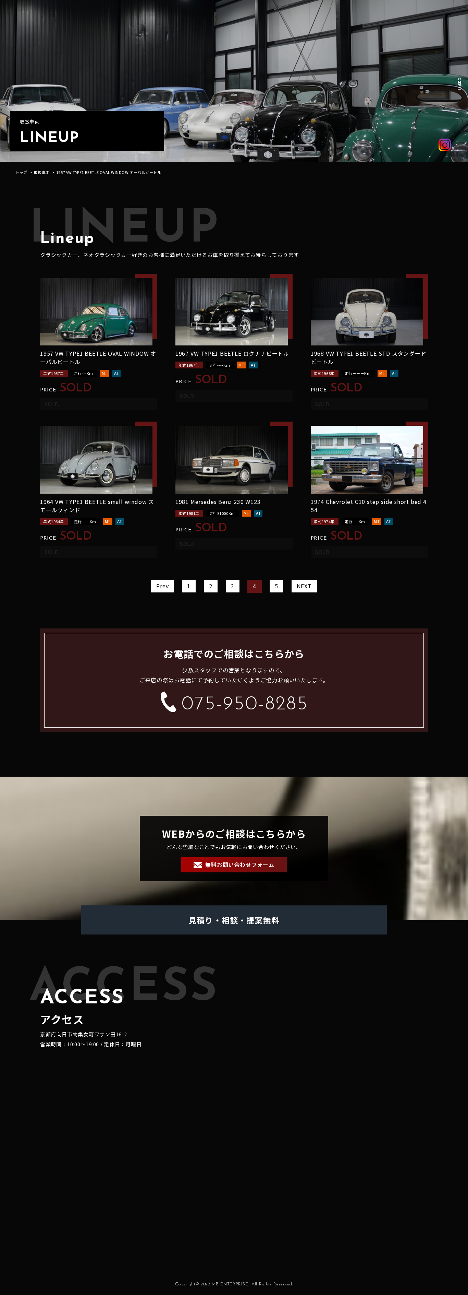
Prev (162, 586)
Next (304, 586)
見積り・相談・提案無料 (234, 920)
